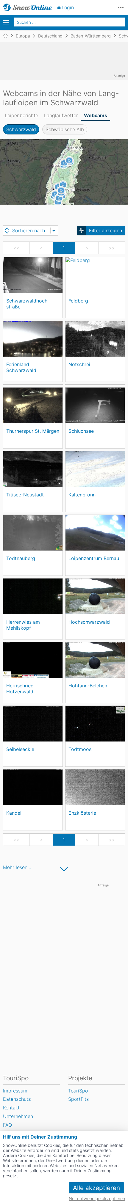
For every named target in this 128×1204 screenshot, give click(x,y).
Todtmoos (79, 749)
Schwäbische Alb (65, 129)
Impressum (15, 1091)
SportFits (78, 1099)
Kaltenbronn (82, 495)
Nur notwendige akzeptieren (97, 1198)
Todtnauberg (20, 558)
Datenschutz (17, 1099)
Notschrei (79, 364)
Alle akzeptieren (96, 1188)
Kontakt (11, 1108)
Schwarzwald (21, 129)
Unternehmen (18, 1116)
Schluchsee (81, 431)
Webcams (95, 115)
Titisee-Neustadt (25, 495)
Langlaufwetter (61, 115)
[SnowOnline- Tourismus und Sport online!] (8, 36)
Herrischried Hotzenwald (20, 688)
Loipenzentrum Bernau (93, 558)
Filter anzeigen (105, 230)
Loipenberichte (21, 115)
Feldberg (78, 301)
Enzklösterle (82, 813)
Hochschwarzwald (89, 622)
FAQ (7, 1125)
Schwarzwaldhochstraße (27, 303)
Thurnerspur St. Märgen (32, 431)
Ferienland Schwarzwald (21, 367)
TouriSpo (78, 1091)
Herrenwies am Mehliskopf (23, 625)
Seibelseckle (20, 749)
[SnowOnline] (27, 7)
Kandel (13, 813)
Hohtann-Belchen (87, 686)
